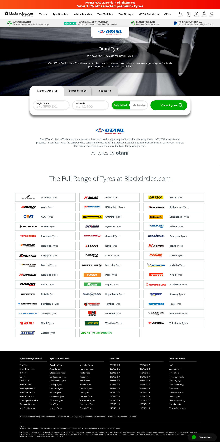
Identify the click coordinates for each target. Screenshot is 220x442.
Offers (167, 14)
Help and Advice (177, 358)
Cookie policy (63, 416)
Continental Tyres (58, 380)
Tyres (42, 14)
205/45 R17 (115, 384)
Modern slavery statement (95, 416)
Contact (196, 16)
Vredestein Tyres (87, 400)
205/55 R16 (115, 369)
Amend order (175, 369)
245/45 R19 (145, 392)
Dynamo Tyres (56, 388)
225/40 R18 (115, 365)
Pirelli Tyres (85, 372)
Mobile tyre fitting (177, 400)
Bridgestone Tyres (58, 376)
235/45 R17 (145, 404)
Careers (133, 416)
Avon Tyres (55, 369)
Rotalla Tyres (85, 384)
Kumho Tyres (56, 408)
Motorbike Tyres (27, 369)
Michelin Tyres (86, 365)
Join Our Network (27, 408)
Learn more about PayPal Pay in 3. (50, 436)
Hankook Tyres (56, 400)
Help (188, 16)
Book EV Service (27, 396)
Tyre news (174, 388)
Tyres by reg (175, 380)
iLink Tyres (54, 404)
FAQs (171, 365)
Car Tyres (24, 365)
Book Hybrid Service (29, 400)
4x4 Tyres (24, 372)
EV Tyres (24, 376)
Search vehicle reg (47, 90)
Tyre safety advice (177, 408)
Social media (175, 404)
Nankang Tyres (86, 369)
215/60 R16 (145, 408)
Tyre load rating (176, 384)
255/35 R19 (115, 380)
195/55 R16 (115, 396)
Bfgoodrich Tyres (57, 372)
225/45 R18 (115, 388)
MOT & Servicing (148, 14)
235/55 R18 (145, 369)
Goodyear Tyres (57, 396)
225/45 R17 (115, 372)
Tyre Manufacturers (59, 358)
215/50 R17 (145, 400)
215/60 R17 (145, 384)
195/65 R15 (145, 372)
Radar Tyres (85, 376)
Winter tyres (174, 396)
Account (203, 16)
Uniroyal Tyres (86, 396)
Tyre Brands (59, 14)
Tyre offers (174, 372)
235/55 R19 (115, 404)
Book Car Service (27, 392)
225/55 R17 (145, 365)
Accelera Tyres (56, 365)
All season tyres (176, 392)
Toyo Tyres (84, 392)
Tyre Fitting (125, 14)
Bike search (104, 90)
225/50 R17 (115, 392)
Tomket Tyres (86, 388)
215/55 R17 (115, 376)
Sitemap (111, 416)
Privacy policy (77, 416)
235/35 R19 (115, 400)
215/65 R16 (145, 388)
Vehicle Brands (82, 14)
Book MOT (24, 380)
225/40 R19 (145, 380)
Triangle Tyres (86, 408)
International (122, 416)
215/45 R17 (145, 376)
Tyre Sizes (114, 358)
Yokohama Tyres (87, 404)
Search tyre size (77, 90)
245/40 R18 (115, 408)
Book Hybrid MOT (28, 388)
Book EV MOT (26, 384)
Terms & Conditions (48, 416)
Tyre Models (104, 14)
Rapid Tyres (85, 380)
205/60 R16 (145, 396)
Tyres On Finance (27, 404)
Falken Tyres (55, 392)
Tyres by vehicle (176, 376)
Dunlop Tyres (56, 384)
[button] (181, 14)
